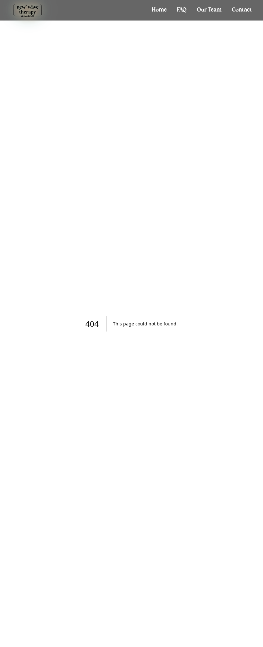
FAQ (182, 10)
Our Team (209, 10)
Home (159, 10)
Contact (242, 10)
